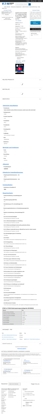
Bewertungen (19, 62)
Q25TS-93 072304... (34, 33)
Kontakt (2, 392)
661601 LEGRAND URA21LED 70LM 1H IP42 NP (33, 373)
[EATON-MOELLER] (8, 4)
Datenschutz (3, 403)
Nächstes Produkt (35, 10)
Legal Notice (3, 411)
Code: (16, 24)
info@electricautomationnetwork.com (29, 400)
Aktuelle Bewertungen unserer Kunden (15, 351)
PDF (24, 61)
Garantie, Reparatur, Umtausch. (20, 58)
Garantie (2, 398)
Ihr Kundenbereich (13, 388)
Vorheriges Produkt (7, 10)
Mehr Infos (18, 61)
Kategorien (17, 47)
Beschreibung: (17, 29)
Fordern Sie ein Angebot (36, 29)
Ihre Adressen (10, 394)
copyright (2, 410)
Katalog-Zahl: (17, 26)
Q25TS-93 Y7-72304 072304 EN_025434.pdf (9, 339)
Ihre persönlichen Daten (12, 395)
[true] (29, 4)
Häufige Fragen (3, 395)
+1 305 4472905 (27, 405)
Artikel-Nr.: (17, 22)
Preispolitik (3, 402)
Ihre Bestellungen (11, 391)
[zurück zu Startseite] (2, 7)
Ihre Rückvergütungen (11, 392)
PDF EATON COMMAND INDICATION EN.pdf (9, 335)
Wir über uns (3, 391)
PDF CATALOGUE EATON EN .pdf (7, 337)
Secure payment (4, 394)
